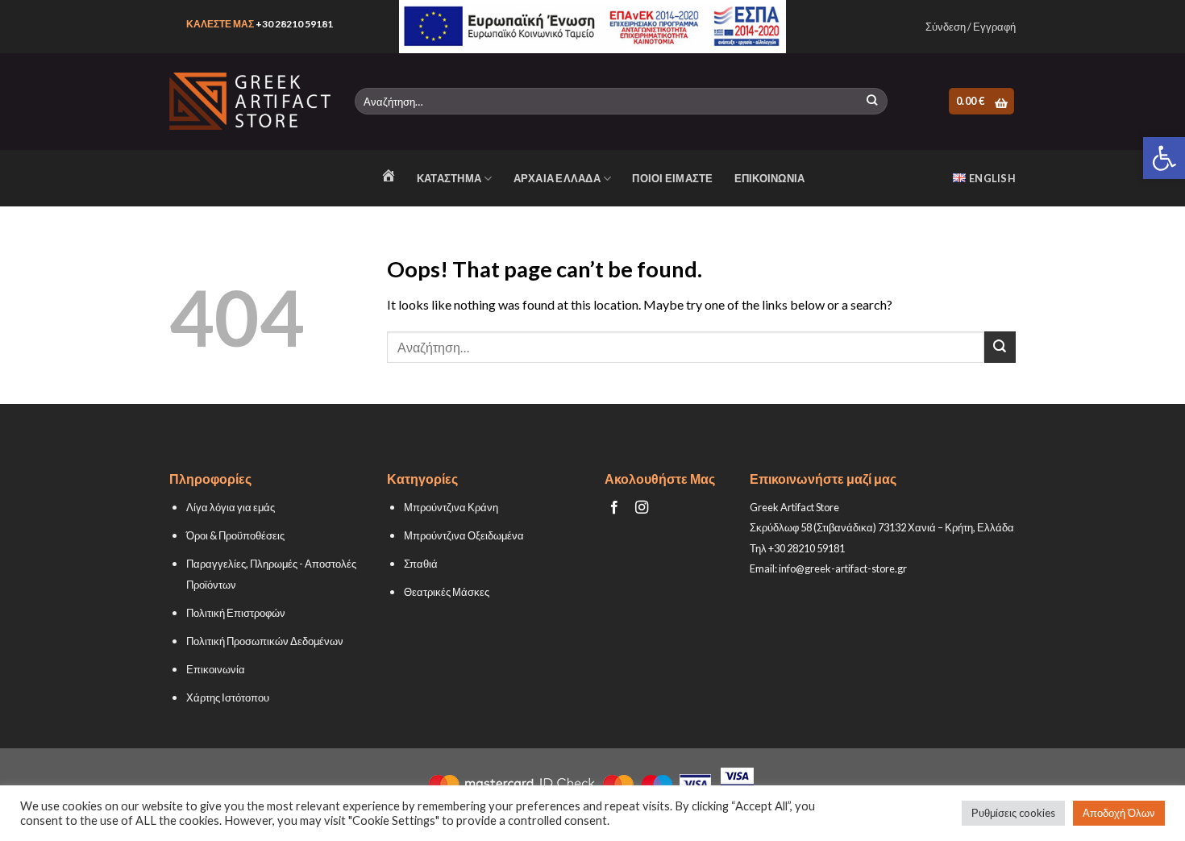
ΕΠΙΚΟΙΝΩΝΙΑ (769, 178)
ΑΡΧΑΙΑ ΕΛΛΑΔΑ (557, 178)
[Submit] (872, 101)
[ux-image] (593, 26)
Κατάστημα (449, 178)
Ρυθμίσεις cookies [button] (1013, 812)
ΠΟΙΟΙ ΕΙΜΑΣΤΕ (672, 178)
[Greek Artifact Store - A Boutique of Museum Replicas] (250, 101)
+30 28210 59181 (294, 24)
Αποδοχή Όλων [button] (1119, 812)
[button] (1164, 158)
